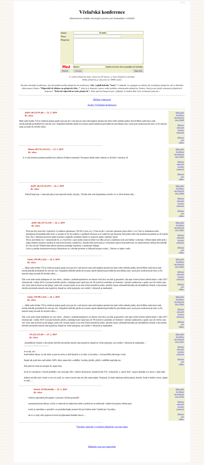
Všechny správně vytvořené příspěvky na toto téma (102, 426)
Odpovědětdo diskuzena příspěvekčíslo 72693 (179, 263)
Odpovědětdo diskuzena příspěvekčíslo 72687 (179, 226)
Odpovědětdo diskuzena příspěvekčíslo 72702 (179, 393)
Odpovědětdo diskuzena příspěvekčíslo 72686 (179, 190)
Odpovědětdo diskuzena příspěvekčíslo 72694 (179, 300)
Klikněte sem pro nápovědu (102, 446)
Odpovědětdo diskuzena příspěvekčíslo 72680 (179, 116)
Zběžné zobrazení (102, 99)
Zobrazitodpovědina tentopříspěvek (180, 129)
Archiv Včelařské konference (102, 104)
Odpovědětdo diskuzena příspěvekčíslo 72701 (179, 338)
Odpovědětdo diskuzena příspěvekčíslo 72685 (179, 153)
